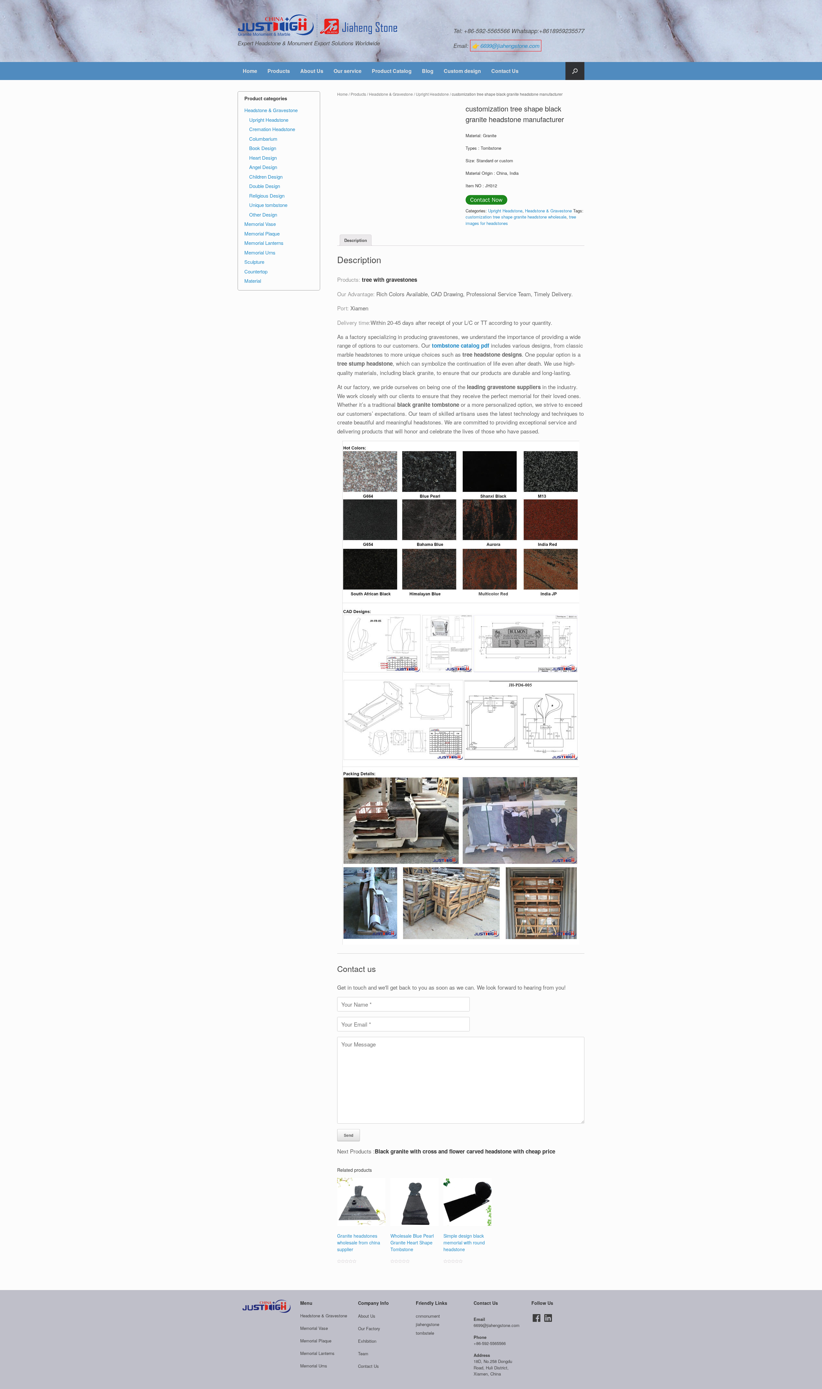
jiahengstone (427, 1324)
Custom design (462, 71)
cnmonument (428, 1316)
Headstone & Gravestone (391, 94)
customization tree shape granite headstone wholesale (516, 217)
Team (363, 1353)
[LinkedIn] (548, 1318)
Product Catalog (392, 71)
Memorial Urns (259, 252)
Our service (348, 71)
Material (252, 280)
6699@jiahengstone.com (509, 45)
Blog (427, 71)
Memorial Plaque (262, 233)
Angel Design (263, 167)
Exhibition (367, 1341)
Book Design (262, 148)
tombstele (425, 1333)
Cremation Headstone (272, 129)
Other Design (263, 214)
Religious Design (266, 195)
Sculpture (254, 261)
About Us (311, 71)
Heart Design (263, 157)
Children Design (266, 176)
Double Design (264, 186)
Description (355, 240)
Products (278, 71)
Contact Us (505, 71)
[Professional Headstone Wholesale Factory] (318, 26)
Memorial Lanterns (264, 242)
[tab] (356, 240)
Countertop (255, 271)
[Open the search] (574, 71)
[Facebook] (536, 1318)
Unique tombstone (268, 204)
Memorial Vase (260, 223)
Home (250, 71)
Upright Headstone (432, 94)
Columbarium (263, 138)
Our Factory (369, 1328)
